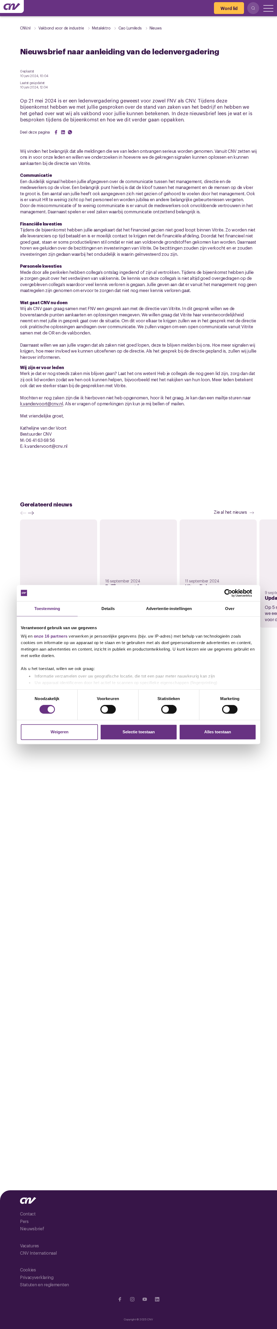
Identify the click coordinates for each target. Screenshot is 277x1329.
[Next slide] (32, 512)
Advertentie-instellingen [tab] (169, 608)
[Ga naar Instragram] (132, 1299)
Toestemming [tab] (47, 608)
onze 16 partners (51, 636)
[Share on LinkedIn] (63, 132)
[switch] (108, 709)
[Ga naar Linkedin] (157, 1299)
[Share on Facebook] (56, 132)
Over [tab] (229, 608)
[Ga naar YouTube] (145, 1299)
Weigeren (59, 732)
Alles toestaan (217, 732)
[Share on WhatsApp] (70, 132)
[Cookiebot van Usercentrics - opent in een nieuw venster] (232, 593)
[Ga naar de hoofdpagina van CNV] (12, 6)
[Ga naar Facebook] (120, 1299)
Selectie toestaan (139, 732)
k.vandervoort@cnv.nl (41, 403)
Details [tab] (108, 608)
